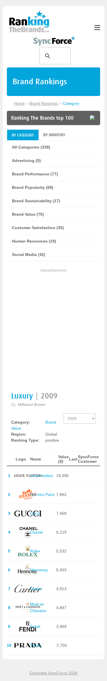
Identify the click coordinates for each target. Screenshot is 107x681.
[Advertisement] (53, 327)
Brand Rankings (43, 103)
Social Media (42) (28, 254)
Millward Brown (31, 404)
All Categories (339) (31, 147)
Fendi (35, 626)
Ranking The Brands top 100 (42, 118)
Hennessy (39, 570)
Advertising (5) (26, 160)
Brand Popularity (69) (32, 187)
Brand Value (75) (28, 214)
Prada (35, 645)
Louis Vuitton (41, 475)
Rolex (35, 551)
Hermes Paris (42, 494)
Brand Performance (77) (35, 174)
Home (19, 103)
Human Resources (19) (34, 241)
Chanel (36, 532)
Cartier (36, 588)
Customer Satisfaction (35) (38, 227)
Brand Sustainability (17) (36, 201)
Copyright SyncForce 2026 (53, 673)
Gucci (35, 513)
